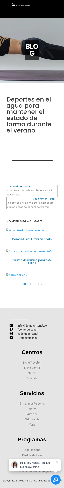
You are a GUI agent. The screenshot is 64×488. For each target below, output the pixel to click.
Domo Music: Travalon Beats (32, 239)
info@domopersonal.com (33, 325)
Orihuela (32, 378)
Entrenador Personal (32, 403)
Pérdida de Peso (32, 455)
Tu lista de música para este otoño (32, 261)
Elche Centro (32, 367)
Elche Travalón (32, 362)
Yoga (32, 424)
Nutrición (32, 414)
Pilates (32, 409)
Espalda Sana (32, 450)
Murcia (32, 373)
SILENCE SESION (32, 284)
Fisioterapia (32, 419)
